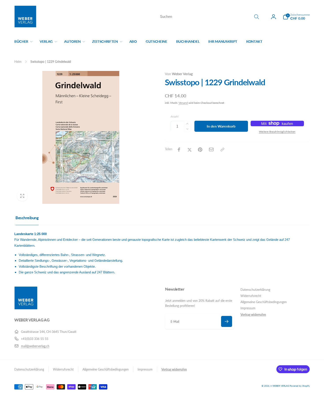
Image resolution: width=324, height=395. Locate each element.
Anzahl (175, 116)
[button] (296, 16)
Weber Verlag (179, 74)
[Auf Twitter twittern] (189, 149)
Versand (183, 102)
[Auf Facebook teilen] (179, 149)
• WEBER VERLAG (279, 385)
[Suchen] (256, 16)
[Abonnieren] (226, 321)
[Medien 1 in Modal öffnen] (80, 137)
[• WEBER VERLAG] (25, 308)
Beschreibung (27, 217)
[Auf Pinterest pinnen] (200, 149)
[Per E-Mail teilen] (211, 149)
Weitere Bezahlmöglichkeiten (277, 131)
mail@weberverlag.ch (35, 346)
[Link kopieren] (222, 149)
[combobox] (209, 16)
